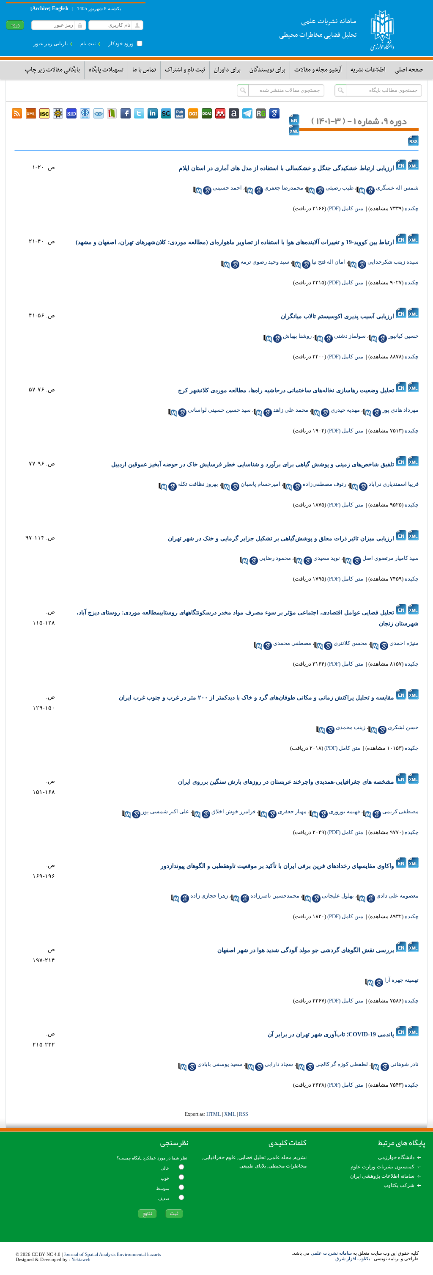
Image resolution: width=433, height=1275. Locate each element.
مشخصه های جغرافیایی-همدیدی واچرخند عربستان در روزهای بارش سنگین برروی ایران (286, 782)
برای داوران (227, 69)
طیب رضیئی (340, 188)
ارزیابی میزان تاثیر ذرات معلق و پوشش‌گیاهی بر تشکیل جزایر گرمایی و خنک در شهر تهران (281, 538)
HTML (213, 1114)
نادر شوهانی (404, 1064)
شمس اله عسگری (397, 188)
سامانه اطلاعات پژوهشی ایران (382, 1176)
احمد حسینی (227, 188)
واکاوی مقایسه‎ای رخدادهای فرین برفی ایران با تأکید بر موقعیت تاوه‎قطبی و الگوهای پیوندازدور (277, 866)
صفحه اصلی (409, 69)
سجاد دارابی (279, 1064)
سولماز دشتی (350, 336)
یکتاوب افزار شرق (352, 1258)
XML (230, 1114)
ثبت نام (88, 44)
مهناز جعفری (292, 811)
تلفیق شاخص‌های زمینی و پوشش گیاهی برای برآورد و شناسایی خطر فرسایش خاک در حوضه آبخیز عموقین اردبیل (252, 464)
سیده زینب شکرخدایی (393, 262)
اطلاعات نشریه (368, 69)
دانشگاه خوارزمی (396, 1157)
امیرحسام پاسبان (260, 484)
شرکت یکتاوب (399, 1185)
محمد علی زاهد (290, 410)
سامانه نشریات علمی (331, 1253)
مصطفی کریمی (400, 811)
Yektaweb (80, 1259)
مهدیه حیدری (345, 410)
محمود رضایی (275, 558)
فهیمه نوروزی (344, 811)
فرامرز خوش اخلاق (233, 811)
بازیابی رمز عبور (50, 44)
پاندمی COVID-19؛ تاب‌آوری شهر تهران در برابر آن (331, 1034)
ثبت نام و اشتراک (185, 69)
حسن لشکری (403, 727)
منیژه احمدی (404, 643)
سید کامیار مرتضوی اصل (390, 558)
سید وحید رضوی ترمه (265, 262)
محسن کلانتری (350, 643)
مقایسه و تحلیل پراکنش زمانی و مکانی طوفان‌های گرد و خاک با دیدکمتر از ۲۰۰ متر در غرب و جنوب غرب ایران (256, 697)
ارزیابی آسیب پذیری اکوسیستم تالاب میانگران (337, 316)
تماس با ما (144, 69)
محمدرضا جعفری (283, 188)
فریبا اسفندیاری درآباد (394, 484)
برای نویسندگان (267, 69)
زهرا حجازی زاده (209, 895)
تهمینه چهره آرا (401, 980)
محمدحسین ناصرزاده (274, 895)
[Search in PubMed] (360, 190)
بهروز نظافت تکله (198, 484)
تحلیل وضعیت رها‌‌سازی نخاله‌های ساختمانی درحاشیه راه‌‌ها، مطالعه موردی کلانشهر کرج (286, 390)
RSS (243, 1114)
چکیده (412, 208)
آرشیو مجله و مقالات (318, 69)
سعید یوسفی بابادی (219, 1064)
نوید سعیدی (326, 558)
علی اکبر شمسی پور (165, 811)
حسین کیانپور (403, 336)
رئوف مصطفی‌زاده (324, 484)
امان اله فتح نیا (328, 262)
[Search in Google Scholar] (370, 190)
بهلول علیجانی (338, 895)
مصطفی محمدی (292, 643)
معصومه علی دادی (397, 895)
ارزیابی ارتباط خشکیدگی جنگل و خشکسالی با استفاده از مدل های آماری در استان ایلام (286, 168)
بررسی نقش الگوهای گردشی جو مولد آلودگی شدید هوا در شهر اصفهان (305, 950)
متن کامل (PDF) (345, 208)
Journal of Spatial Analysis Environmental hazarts (112, 1254)
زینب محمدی (350, 727)
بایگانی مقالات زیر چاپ (52, 69)
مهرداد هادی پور (400, 410)
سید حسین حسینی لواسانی (219, 410)
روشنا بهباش (297, 336)
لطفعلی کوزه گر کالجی (341, 1064)
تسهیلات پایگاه (106, 69)
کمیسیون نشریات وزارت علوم (382, 1167)
